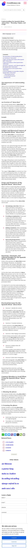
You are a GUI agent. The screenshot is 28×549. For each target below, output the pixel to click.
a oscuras (8, 447)
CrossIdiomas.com (13, 3)
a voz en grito (9, 442)
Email (3, 502)
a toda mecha (9, 445)
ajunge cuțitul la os (10, 483)
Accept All (14, 537)
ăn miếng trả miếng (10, 478)
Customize (14, 541)
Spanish (14, 454)
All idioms (3, 19)
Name (3, 497)
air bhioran (7, 464)
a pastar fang (7, 468)
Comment (3, 512)
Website (3, 507)
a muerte (8, 450)
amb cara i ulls (8, 488)
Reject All (14, 545)
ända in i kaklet (9, 473)
